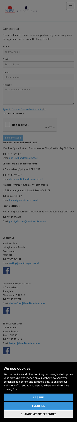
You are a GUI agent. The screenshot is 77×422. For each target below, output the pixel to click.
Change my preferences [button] (38, 414)
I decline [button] (38, 405)
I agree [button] (38, 397)
